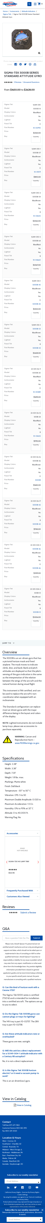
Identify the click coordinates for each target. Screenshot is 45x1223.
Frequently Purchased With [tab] (20, 890)
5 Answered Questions (31, 82)
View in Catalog (24, 1105)
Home (5, 11)
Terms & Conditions (35, 1197)
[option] (23, 39)
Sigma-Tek (7, 14)
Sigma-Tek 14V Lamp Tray (19, 861)
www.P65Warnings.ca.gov (27, 743)
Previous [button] (7, 862)
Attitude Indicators (28, 11)
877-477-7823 (14, 1125)
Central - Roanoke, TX (10, 1147)
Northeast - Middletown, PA (12, 1152)
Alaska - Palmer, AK (9, 1158)
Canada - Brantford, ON (10, 1161)
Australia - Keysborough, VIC (12, 1164)
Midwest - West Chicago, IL (12, 1150)
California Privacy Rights (13, 1192)
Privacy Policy (24, 1199)
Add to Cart (18, 880)
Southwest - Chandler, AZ (11, 1144)
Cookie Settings (22, 1195)
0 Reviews (17, 82)
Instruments (14, 11)
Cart (42, 4)
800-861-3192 (21, 1128)
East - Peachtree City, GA (11, 1155)
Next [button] (38, 862)
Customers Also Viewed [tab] (18, 896)
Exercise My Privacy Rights (30, 1192)
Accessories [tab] (12, 833)
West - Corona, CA (9, 1141)
